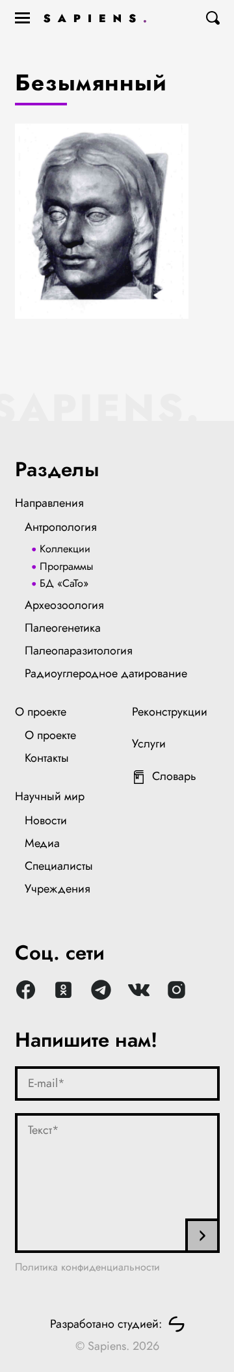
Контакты (47, 757)
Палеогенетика (63, 627)
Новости (46, 820)
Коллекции (65, 548)
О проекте (40, 711)
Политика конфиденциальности (87, 1266)
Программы (66, 566)
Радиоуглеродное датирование (106, 673)
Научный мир (49, 796)
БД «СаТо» (64, 583)
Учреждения (57, 888)
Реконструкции (169, 711)
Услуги (149, 743)
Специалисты (59, 865)
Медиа (42, 843)
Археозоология (64, 605)
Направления (49, 502)
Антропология (61, 526)
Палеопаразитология (79, 650)
